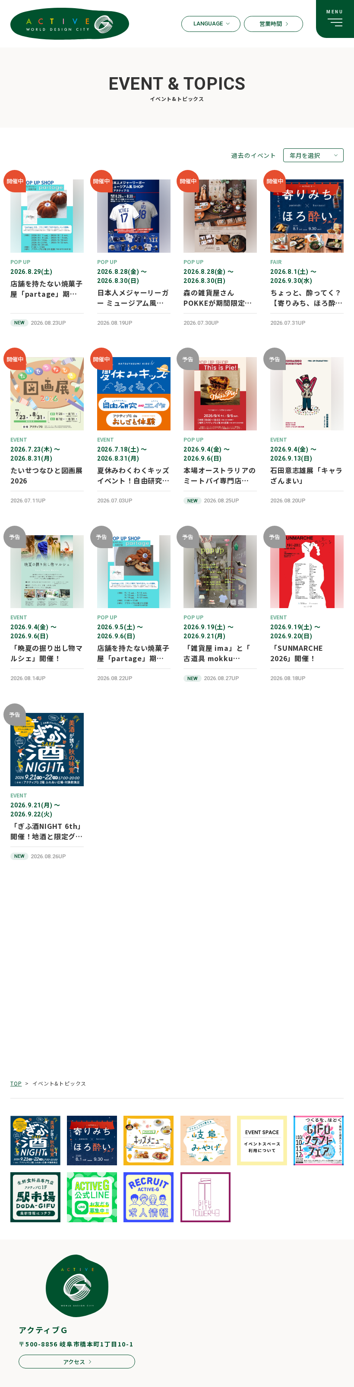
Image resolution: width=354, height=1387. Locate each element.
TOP (16, 1083)
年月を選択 (305, 155)
